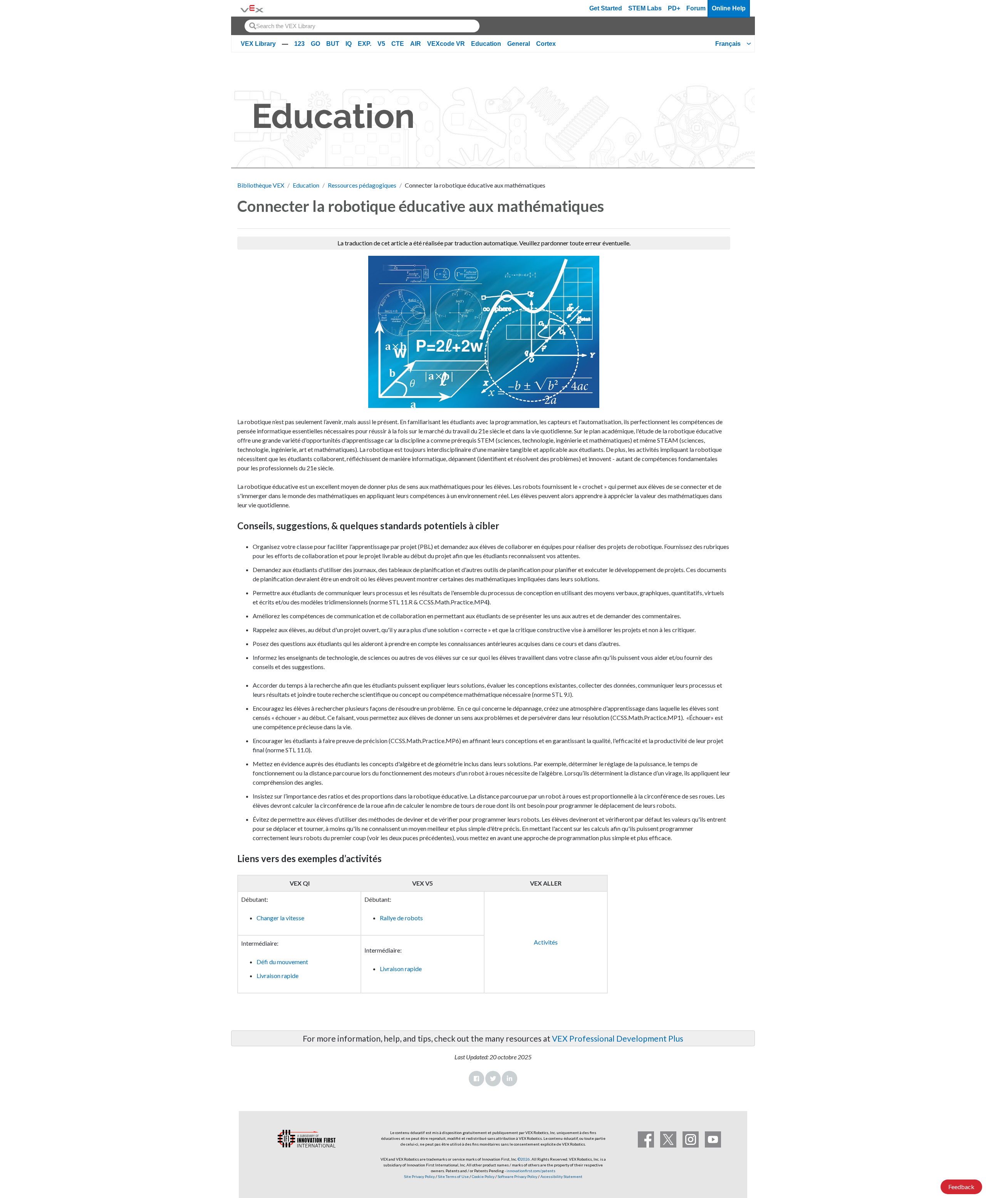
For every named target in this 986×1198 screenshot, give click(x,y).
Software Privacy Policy (517, 1176)
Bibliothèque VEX (260, 185)
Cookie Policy (483, 1176)
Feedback (961, 1186)
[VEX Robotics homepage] (252, 8)
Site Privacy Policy (419, 1176)
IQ (348, 43)
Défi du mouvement (282, 961)
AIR (415, 43)
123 (299, 43)
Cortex (546, 43)
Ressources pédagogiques (362, 185)
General (518, 43)
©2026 (524, 1159)
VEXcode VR (446, 43)
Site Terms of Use (453, 1176)
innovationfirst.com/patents (530, 1170)
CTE (397, 43)
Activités (546, 942)
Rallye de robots (401, 917)
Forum (696, 8)
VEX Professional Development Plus (617, 1038)
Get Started (605, 8)
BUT (332, 43)
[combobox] (362, 26)
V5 (381, 43)
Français (728, 43)
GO (315, 43)
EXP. (364, 43)
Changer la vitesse (280, 917)
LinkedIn (509, 1078)
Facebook (476, 1078)
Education (486, 43)
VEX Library (258, 43)
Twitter (493, 1078)
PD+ (674, 8)
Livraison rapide (277, 975)
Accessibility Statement (561, 1176)
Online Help (729, 8)
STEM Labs (645, 8)
